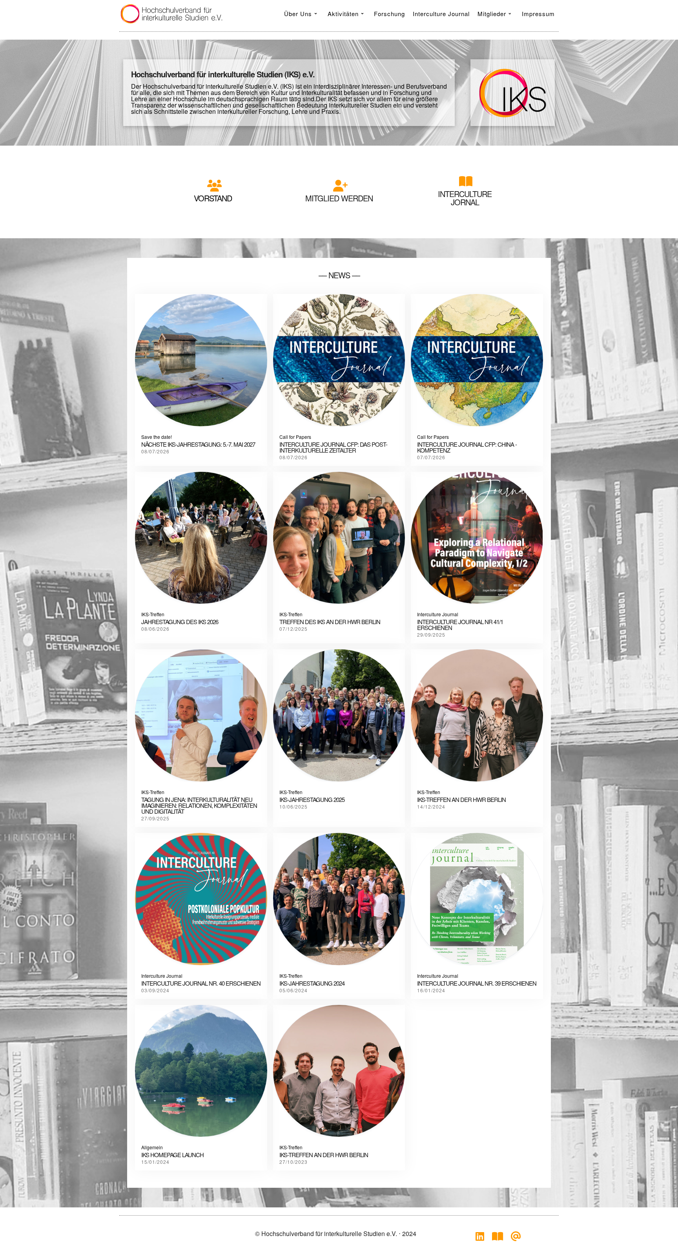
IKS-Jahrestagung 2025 (311, 799)
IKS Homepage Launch (172, 1154)
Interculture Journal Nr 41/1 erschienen (460, 624)
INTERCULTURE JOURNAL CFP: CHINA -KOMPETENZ (467, 447)
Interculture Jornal (465, 198)
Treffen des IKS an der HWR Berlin (329, 621)
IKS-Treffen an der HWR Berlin (323, 1154)
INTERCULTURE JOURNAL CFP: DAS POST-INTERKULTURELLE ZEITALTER (333, 447)
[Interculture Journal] (497, 1237)
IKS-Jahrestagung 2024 (311, 983)
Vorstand (213, 198)
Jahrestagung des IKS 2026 (179, 621)
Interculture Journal (437, 614)
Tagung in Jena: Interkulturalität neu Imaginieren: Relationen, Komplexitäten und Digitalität (199, 805)
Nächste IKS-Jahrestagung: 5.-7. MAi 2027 (198, 444)
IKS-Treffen (152, 614)
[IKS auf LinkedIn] (480, 1237)
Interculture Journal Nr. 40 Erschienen (201, 983)
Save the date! (156, 436)
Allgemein (152, 1147)
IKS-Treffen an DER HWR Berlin (461, 799)
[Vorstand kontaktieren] (516, 1237)
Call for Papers (295, 436)
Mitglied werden (339, 198)
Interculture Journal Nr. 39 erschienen (476, 983)
